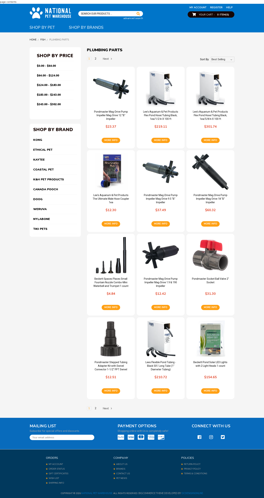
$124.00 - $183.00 (49, 85)
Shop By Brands (86, 27)
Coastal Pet (43, 170)
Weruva (40, 209)
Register (216, 7)
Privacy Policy (192, 468)
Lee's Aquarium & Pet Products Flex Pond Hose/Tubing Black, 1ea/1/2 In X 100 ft (160, 115)
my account (198, 7)
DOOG (38, 199)
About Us (121, 464)
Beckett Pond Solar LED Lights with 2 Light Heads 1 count (210, 364)
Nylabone (41, 219)
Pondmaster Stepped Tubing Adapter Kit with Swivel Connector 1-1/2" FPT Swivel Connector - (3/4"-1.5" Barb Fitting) (111, 366)
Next (106, 59)
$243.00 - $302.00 (49, 104)
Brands (120, 468)
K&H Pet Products (48, 179)
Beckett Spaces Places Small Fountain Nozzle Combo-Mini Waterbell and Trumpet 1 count (110, 282)
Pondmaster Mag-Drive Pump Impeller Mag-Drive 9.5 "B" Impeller (161, 199)
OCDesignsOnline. (192, 493)
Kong (37, 140)
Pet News (121, 478)
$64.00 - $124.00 (48, 75)
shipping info (56, 482)
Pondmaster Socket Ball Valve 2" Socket (210, 280)
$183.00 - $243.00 (49, 95)
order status (57, 468)
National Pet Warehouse (96, 493)
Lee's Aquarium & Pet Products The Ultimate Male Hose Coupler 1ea (111, 199)
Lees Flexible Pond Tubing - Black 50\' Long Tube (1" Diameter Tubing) (160, 366)
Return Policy (192, 464)
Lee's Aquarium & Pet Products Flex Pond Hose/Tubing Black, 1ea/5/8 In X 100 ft (210, 115)
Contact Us (123, 473)
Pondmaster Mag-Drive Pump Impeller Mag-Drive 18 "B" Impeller (210, 199)
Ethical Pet (42, 150)
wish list (54, 478)
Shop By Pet (42, 27)
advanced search (133, 18)
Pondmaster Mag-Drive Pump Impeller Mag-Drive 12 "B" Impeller (111, 115)
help (229, 7)
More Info (110, 140)
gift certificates (58, 473)
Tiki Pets (40, 229)
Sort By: (204, 59)
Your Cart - (214, 14)
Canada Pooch (45, 189)
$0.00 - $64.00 (46, 66)
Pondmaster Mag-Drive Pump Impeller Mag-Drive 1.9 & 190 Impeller (161, 282)
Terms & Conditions (195, 473)
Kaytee (39, 160)
